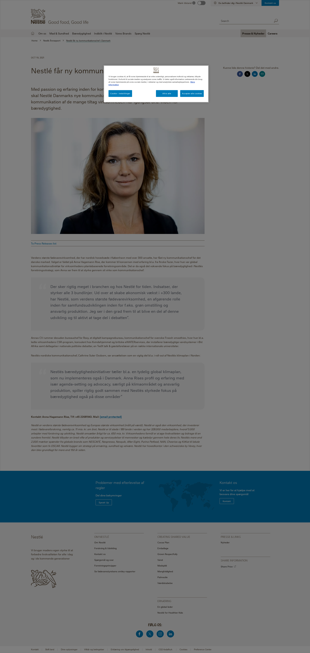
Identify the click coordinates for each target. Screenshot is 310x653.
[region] (156, 83)
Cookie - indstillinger (120, 93)
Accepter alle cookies (192, 93)
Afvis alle (166, 93)
